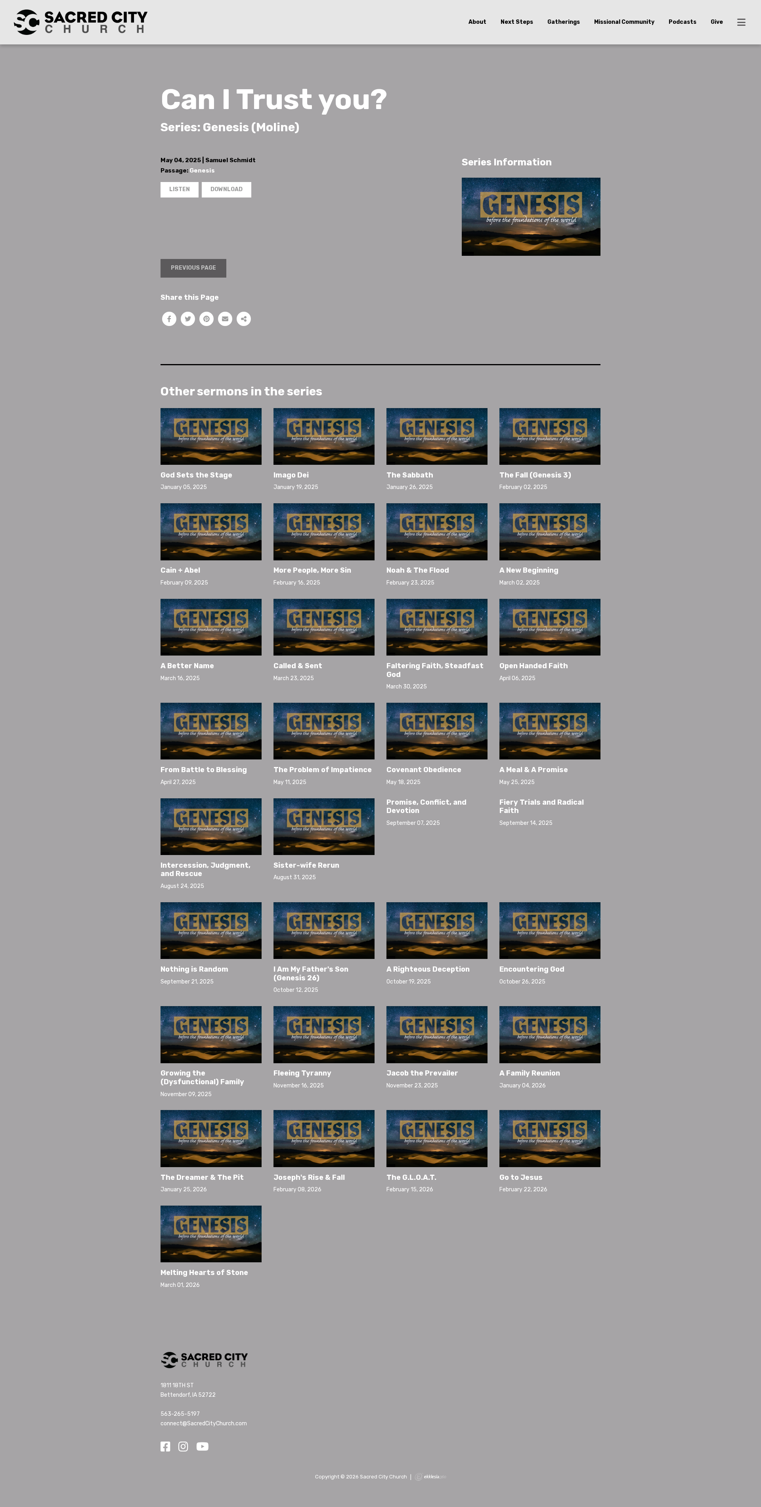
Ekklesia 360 (430, 1477)
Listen (179, 189)
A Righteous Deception (428, 969)
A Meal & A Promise (533, 769)
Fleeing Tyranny (302, 1073)
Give (717, 22)
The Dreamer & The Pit (202, 1177)
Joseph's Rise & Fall (309, 1177)
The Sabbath (409, 475)
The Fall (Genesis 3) (535, 475)
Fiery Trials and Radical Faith (541, 806)
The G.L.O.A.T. (411, 1177)
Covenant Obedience (423, 769)
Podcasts (682, 22)
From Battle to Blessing (204, 769)
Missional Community (624, 22)
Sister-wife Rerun (306, 865)
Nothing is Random (194, 969)
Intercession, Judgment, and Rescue (205, 869)
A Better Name (187, 665)
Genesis (202, 170)
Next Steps (517, 22)
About (477, 22)
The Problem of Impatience (322, 769)
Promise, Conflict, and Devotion (426, 806)
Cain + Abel (180, 570)
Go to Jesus (521, 1177)
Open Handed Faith (533, 665)
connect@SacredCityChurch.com (204, 1423)
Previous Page (193, 268)
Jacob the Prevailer (422, 1073)
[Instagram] (183, 1447)
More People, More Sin (312, 570)
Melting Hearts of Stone (204, 1272)
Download (226, 189)
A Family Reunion (529, 1073)
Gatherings (563, 22)
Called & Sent (297, 665)
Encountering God (531, 969)
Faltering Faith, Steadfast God (435, 670)
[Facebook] (165, 1447)
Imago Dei (291, 475)
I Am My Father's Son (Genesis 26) (310, 973)
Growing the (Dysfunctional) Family (202, 1077)
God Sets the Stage (196, 475)
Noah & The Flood (417, 570)
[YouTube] (202, 1447)
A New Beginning (528, 570)
